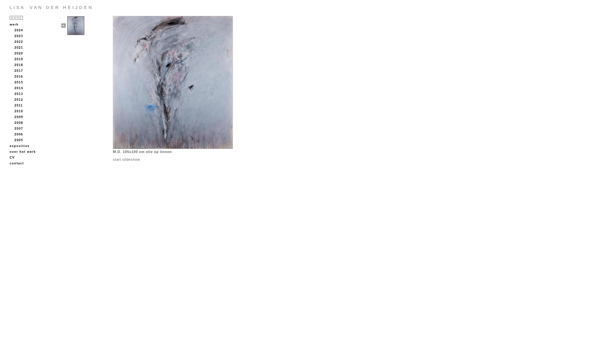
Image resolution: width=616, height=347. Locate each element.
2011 (18, 105)
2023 (18, 36)
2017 (18, 71)
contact (17, 163)
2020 (18, 53)
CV (12, 157)
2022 (18, 42)
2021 (18, 47)
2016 (18, 76)
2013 (18, 94)
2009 (18, 117)
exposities (20, 146)
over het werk (23, 151)
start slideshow (126, 159)
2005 (18, 140)
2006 (18, 134)
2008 (18, 123)
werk (14, 24)
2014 (18, 88)
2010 (18, 111)
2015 (18, 82)
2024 (18, 30)
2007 (18, 128)
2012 (18, 99)
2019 (18, 59)
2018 (18, 65)
